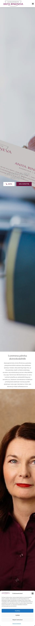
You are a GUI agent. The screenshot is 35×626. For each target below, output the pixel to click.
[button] (32, 593)
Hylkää (17, 615)
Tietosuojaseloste (16, 623)
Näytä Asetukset (17, 619)
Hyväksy (17, 611)
